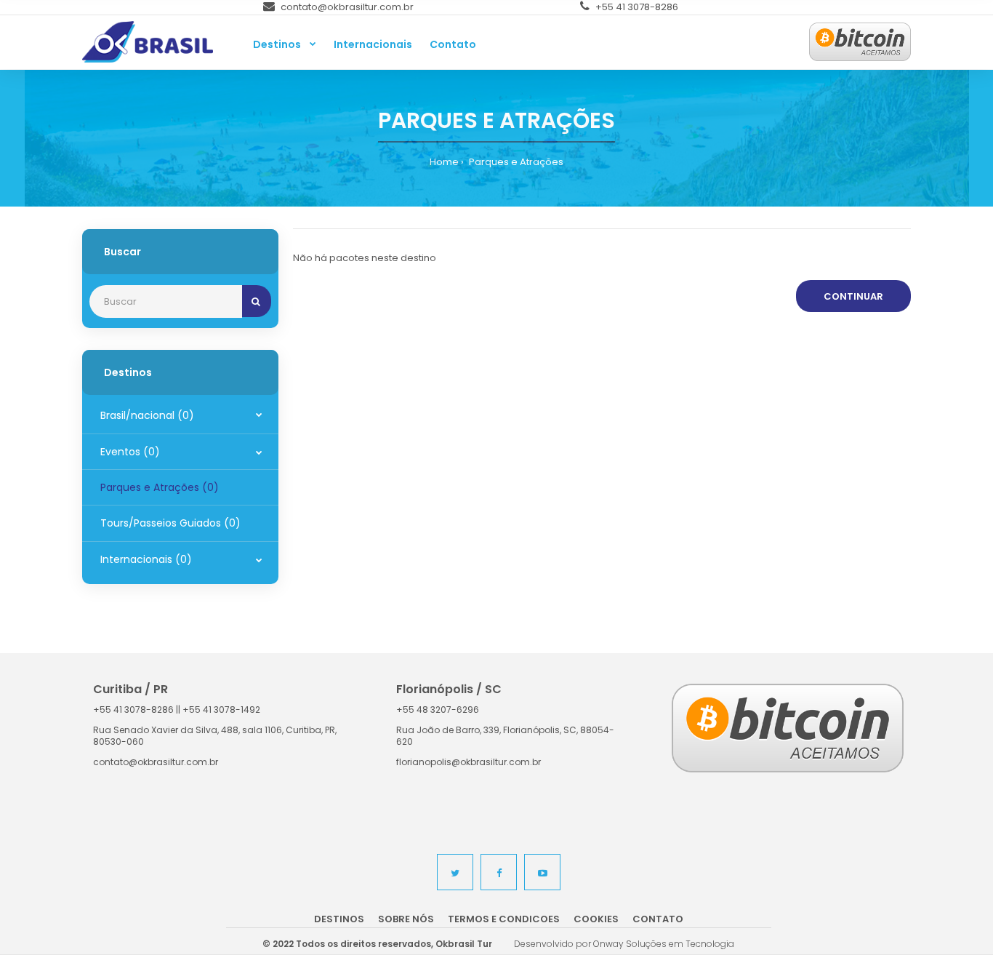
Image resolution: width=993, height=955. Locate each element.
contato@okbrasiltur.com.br (346, 7)
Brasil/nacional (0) (147, 415)
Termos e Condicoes (504, 919)
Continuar (853, 296)
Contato (657, 919)
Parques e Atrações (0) (159, 487)
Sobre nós (406, 919)
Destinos (339, 919)
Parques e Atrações (515, 162)
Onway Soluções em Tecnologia (663, 944)
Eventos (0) (130, 451)
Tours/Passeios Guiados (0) (170, 523)
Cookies (596, 919)
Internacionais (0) (146, 559)
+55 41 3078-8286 (635, 7)
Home (444, 162)
